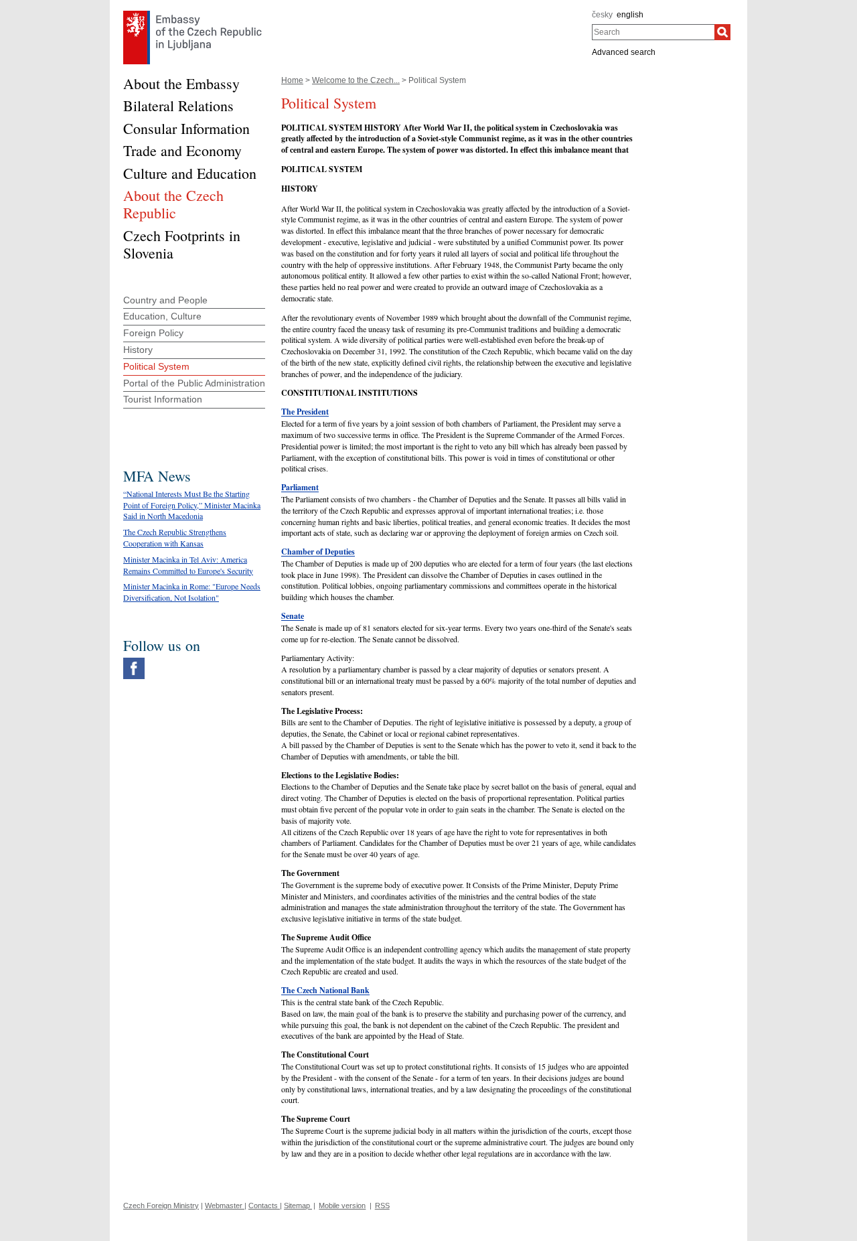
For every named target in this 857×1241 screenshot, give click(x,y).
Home (292, 80)
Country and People (165, 300)
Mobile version (342, 1205)
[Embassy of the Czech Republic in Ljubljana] (192, 14)
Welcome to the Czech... (356, 80)
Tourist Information (162, 399)
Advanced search (623, 52)
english (630, 14)
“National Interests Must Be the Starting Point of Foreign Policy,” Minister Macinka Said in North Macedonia (191, 505)
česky (602, 14)
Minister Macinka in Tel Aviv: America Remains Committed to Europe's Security (188, 565)
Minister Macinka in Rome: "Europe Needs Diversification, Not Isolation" (191, 592)
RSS (382, 1205)
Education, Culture (162, 316)
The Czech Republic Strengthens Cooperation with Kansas (174, 537)
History (138, 349)
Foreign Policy (153, 332)
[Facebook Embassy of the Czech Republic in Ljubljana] (134, 661)
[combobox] (653, 32)
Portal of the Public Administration (194, 383)
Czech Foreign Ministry (161, 1205)
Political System (156, 366)
